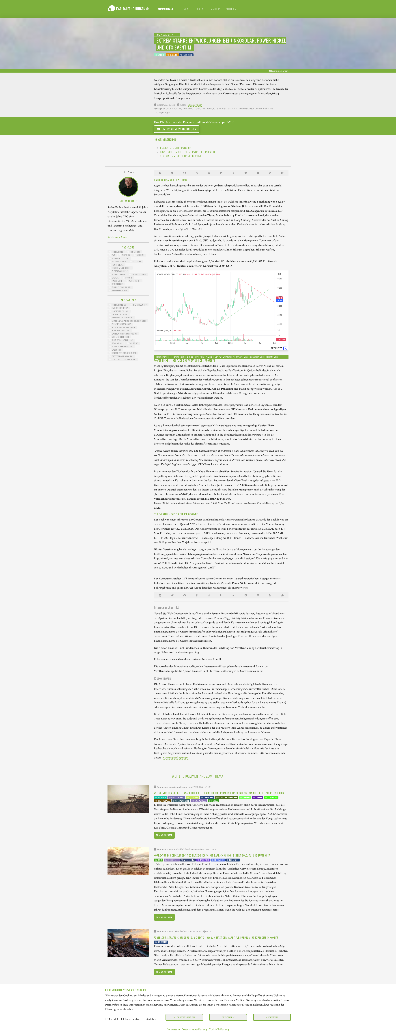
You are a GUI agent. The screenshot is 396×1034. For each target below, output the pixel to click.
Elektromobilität (119, 271)
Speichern (228, 1017)
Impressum (173, 1029)
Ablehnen (272, 1017)
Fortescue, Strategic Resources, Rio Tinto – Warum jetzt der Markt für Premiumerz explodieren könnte (216, 937)
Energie (115, 277)
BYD (113, 255)
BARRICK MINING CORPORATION (124, 333)
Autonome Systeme (120, 258)
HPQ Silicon (134, 251)
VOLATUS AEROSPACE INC (122, 346)
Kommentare (165, 9)
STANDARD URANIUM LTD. (122, 317)
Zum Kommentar (164, 835)
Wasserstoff (134, 281)
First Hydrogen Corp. (121, 324)
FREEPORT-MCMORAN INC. (122, 356)
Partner (215, 9)
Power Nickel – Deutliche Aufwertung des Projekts (189, 152)
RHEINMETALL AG (118, 304)
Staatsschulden (119, 290)
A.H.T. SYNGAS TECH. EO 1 (122, 340)
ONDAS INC (116, 349)
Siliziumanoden (118, 261)
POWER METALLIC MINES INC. (123, 359)
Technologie (117, 284)
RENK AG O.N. (117, 343)
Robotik (128, 277)
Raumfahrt (116, 281)
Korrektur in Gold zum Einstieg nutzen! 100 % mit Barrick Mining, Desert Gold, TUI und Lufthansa (212, 855)
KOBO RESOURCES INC (120, 330)
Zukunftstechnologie (121, 287)
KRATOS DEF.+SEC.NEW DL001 (123, 353)
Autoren (231, 9)
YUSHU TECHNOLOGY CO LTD (123, 327)
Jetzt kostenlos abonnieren (178, 129)
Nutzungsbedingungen (175, 757)
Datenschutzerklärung (194, 1029)
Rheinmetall (117, 251)
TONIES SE (133, 343)
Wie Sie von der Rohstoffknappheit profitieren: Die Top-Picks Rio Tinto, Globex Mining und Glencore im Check (219, 793)
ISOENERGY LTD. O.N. (120, 311)
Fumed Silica (117, 264)
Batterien (136, 261)
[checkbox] (106, 1018)
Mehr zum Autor (117, 237)
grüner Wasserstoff (121, 268)
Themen (184, 9)
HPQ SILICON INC (139, 304)
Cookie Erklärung (219, 1029)
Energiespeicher (138, 274)
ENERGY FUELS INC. (119, 314)
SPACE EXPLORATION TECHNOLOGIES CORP (128, 320)
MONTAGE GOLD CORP (120, 337)
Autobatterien (118, 274)
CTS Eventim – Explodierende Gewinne (180, 156)
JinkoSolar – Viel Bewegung (175, 148)
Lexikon (199, 9)
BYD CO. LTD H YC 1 (119, 308)
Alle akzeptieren (184, 1017)
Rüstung (125, 255)
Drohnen (140, 255)
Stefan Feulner (195, 104)
